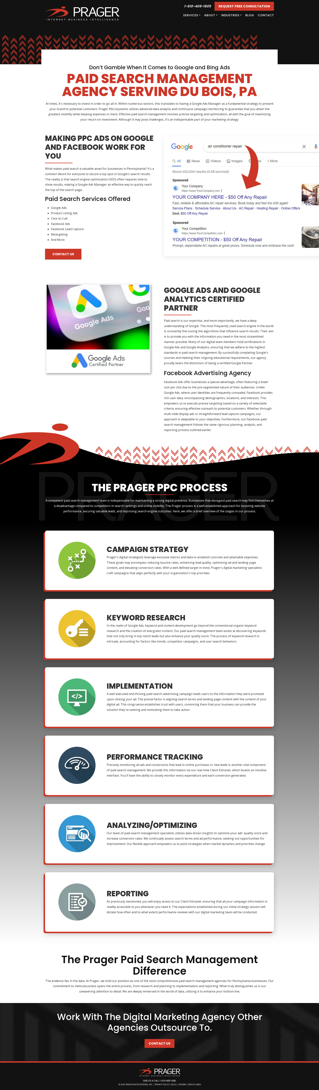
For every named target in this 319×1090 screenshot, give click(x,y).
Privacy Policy (162, 1084)
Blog (249, 15)
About (209, 15)
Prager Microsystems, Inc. (139, 1084)
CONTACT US (63, 254)
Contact (266, 15)
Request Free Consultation (244, 6)
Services (190, 15)
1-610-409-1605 (197, 6)
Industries (230, 15)
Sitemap (182, 1084)
